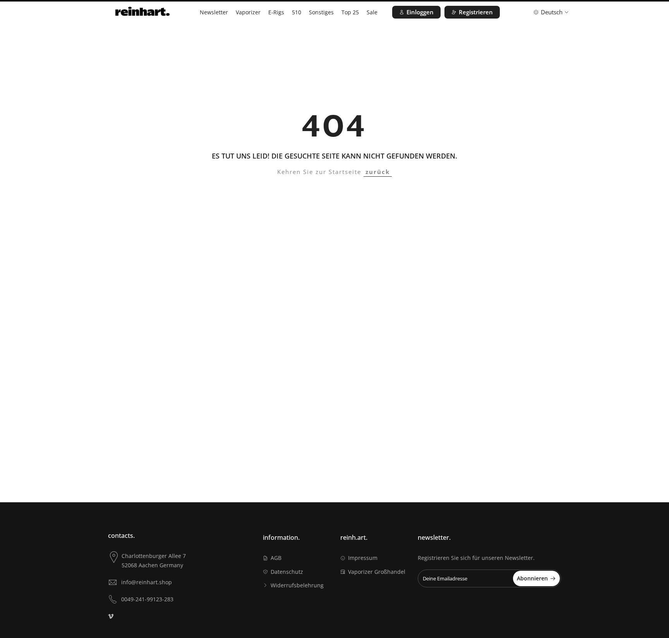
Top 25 (350, 12)
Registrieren (476, 12)
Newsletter (214, 12)
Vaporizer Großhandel (376, 571)
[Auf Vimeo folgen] (110, 616)
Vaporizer (248, 12)
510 (296, 12)
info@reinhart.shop (146, 582)
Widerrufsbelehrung (297, 585)
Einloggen (420, 12)
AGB (276, 557)
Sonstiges (321, 12)
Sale (372, 12)
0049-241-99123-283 (147, 599)
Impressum (362, 557)
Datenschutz (287, 571)
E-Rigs (276, 12)
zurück (377, 172)
